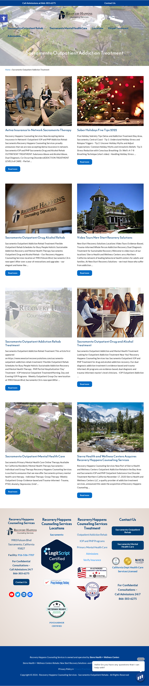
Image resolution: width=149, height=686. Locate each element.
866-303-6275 (21, 573)
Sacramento (56, 534)
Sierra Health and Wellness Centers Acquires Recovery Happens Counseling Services (106, 458)
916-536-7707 (26, 555)
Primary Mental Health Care (92, 547)
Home (7, 70)
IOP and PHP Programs (92, 541)
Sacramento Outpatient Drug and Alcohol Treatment (105, 343)
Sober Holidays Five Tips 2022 (97, 130)
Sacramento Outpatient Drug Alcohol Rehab (35, 237)
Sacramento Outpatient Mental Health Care (35, 456)
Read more (14, 169)
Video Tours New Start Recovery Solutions (104, 237)
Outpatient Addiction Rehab (92, 534)
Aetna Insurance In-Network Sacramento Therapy (38, 130)
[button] (4, 18)
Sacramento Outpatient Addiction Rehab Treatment (33, 343)
